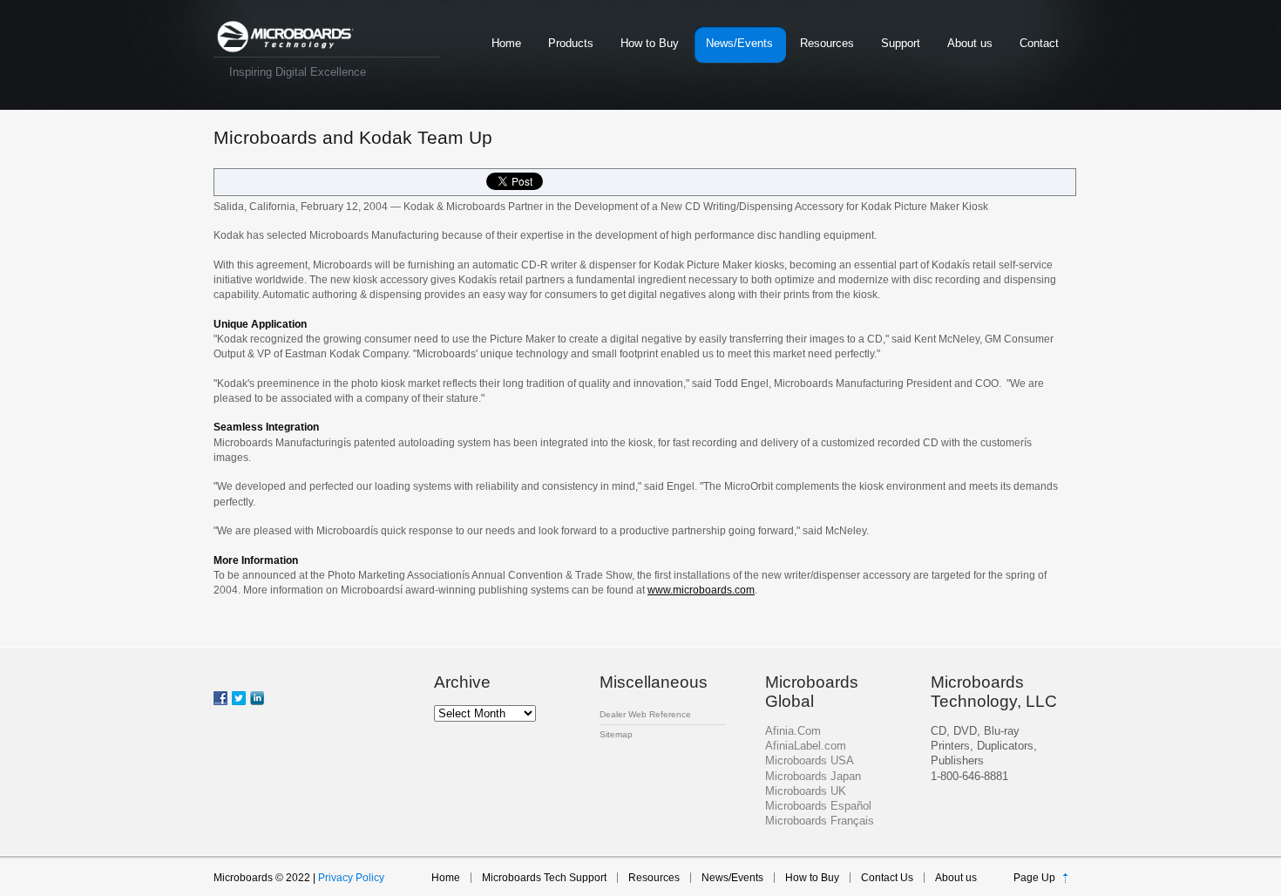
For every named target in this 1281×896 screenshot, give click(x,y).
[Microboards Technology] (285, 37)
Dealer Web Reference (645, 714)
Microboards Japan (813, 776)
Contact (1039, 43)
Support (900, 43)
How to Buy (649, 43)
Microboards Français (819, 820)
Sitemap (616, 734)
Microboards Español (818, 805)
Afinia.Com (793, 730)
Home (506, 43)
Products (570, 43)
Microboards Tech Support (544, 877)
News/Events (739, 43)
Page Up (1034, 877)
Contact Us (887, 877)
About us (970, 43)
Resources (827, 43)
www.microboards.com (701, 590)
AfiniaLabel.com (805, 745)
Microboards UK (805, 791)
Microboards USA (809, 760)
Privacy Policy (351, 877)
